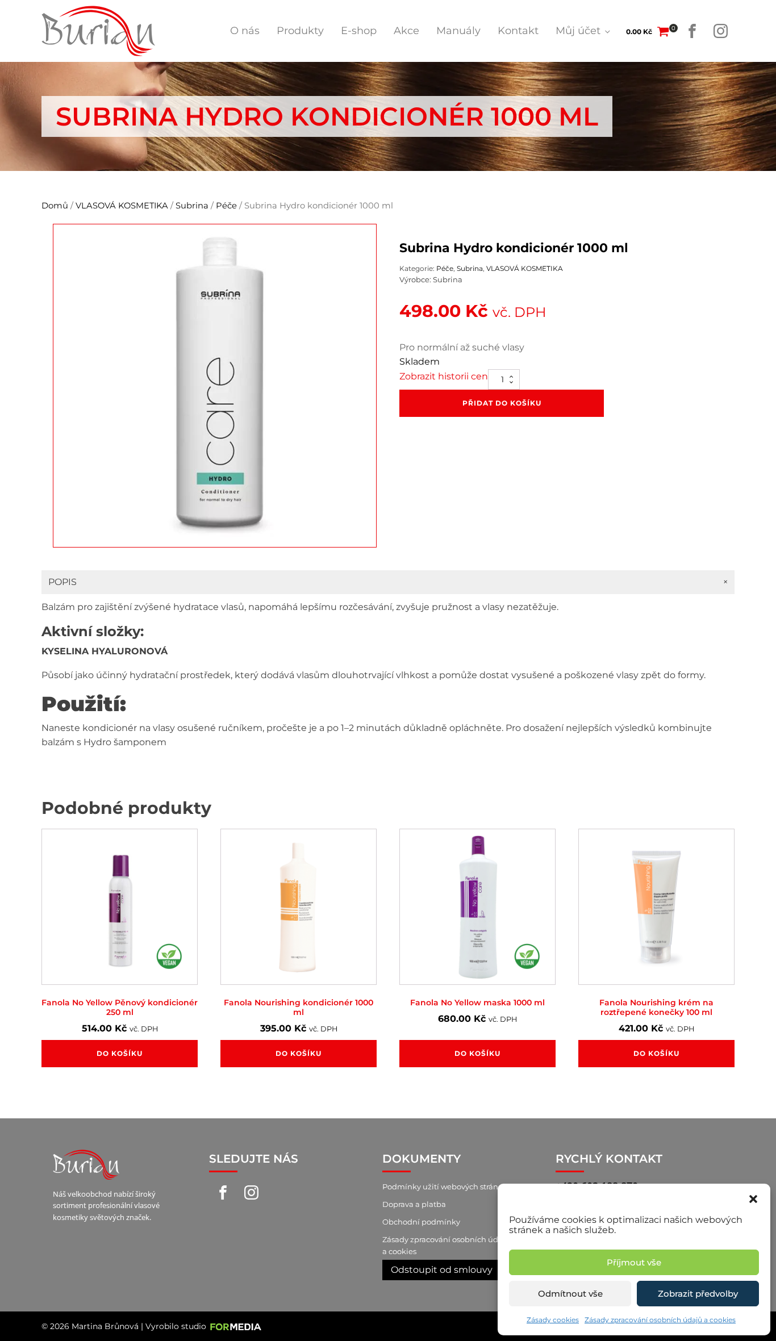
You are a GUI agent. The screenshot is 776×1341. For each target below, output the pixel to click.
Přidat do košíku (501, 403)
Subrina (192, 205)
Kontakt (518, 30)
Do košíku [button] (299, 1053)
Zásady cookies (553, 1319)
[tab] (388, 582)
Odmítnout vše (570, 1293)
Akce (406, 30)
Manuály (458, 30)
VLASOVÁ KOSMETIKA (122, 205)
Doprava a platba (414, 1204)
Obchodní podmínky (421, 1221)
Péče (226, 205)
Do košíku (120, 1053)
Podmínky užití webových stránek (444, 1186)
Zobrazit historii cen (443, 376)
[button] (753, 1198)
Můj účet (578, 30)
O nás (245, 30)
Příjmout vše (634, 1262)
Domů (54, 205)
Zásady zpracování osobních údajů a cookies (660, 1319)
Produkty (300, 30)
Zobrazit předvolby (698, 1293)
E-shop (359, 30)
